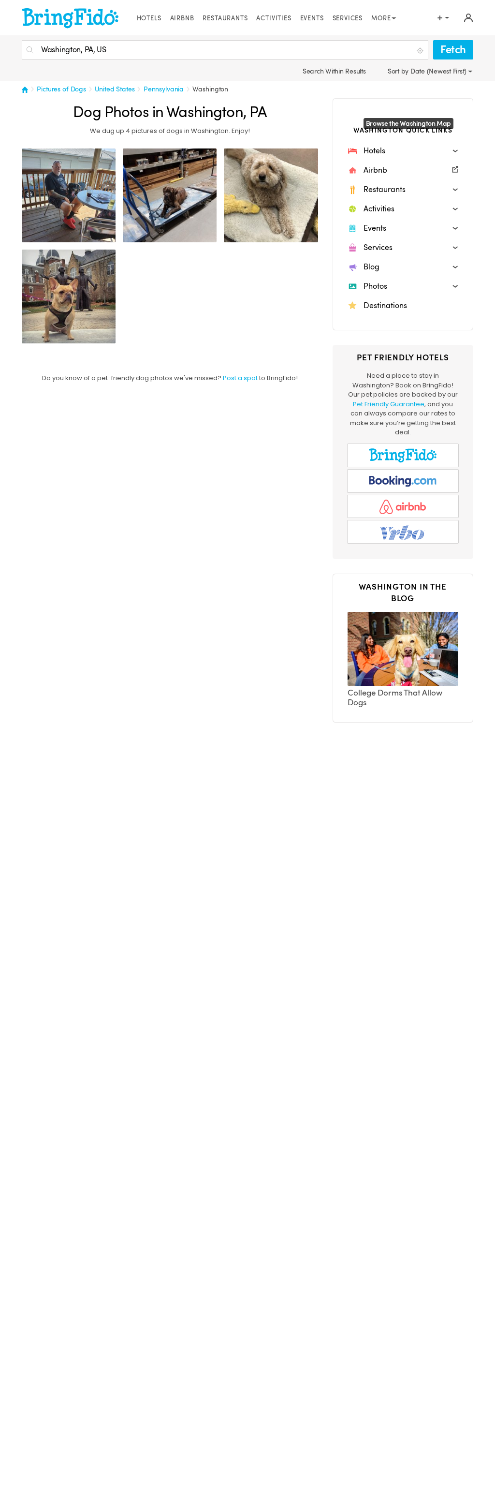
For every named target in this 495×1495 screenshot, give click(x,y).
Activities (273, 18)
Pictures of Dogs (61, 89)
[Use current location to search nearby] (421, 50)
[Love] (30, 233)
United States (114, 89)
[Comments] (46, 233)
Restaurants (225, 18)
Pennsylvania (164, 89)
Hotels (149, 18)
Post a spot (240, 378)
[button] (403, 151)
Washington (210, 89)
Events (312, 18)
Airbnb (182, 18)
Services (348, 18)
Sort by (399, 71)
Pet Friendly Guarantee (388, 404)
